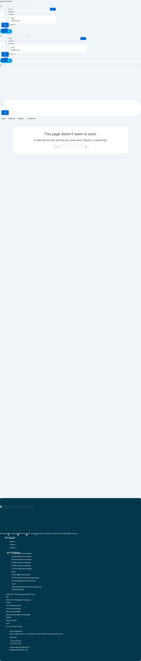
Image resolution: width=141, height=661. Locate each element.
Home (10, 9)
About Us (11, 11)
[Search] (5, 25)
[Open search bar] (2, 17)
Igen (12, 18)
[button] (21, 118)
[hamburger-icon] (53, 9)
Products (11, 14)
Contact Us (12, 24)
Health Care (15, 21)
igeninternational (6, 1)
